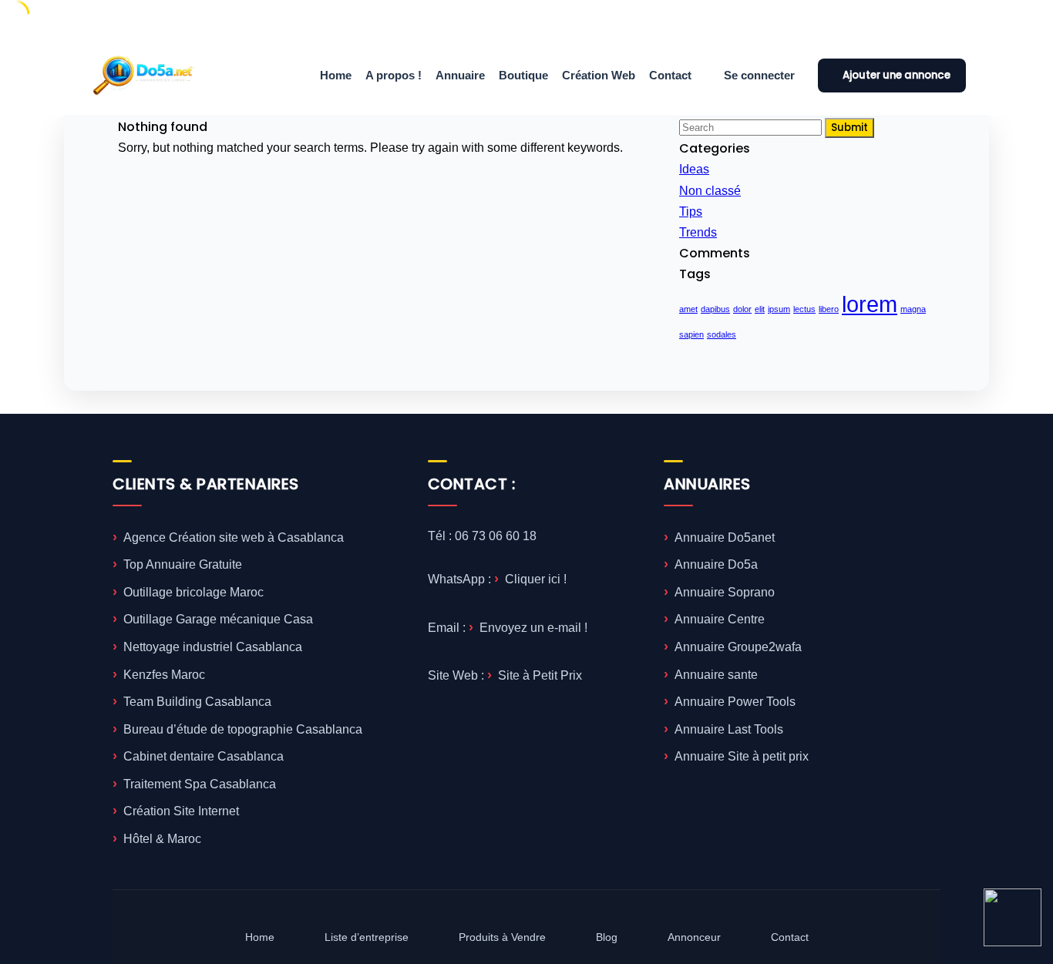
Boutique (523, 75)
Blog (606, 937)
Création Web (598, 75)
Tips (690, 211)
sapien (691, 334)
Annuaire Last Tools (729, 729)
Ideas (694, 169)
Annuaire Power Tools (735, 701)
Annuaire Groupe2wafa (738, 646)
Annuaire (460, 75)
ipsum (779, 309)
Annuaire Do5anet (725, 537)
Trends (698, 232)
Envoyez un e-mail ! (533, 627)
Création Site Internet (181, 811)
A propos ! (393, 75)
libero (829, 309)
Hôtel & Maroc (162, 838)
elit (760, 309)
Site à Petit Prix (540, 675)
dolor (742, 309)
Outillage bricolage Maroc (193, 592)
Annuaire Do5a (716, 564)
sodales (721, 334)
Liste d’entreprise (367, 937)
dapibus (715, 309)
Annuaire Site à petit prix (742, 756)
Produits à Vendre (502, 937)
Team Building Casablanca (197, 701)
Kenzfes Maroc (164, 674)
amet (688, 309)
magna (913, 309)
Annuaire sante (716, 674)
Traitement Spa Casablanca (199, 784)
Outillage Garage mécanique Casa (218, 619)
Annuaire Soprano (725, 592)
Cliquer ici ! (536, 579)
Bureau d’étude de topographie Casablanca (242, 729)
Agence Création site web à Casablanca (233, 537)
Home (336, 75)
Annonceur (694, 937)
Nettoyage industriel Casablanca (212, 646)
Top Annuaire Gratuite (182, 564)
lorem (869, 304)
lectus (804, 309)
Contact (670, 75)
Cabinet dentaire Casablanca (203, 756)
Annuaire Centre (720, 619)
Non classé (710, 190)
